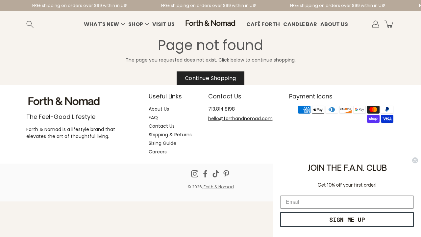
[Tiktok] (215, 173)
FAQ (153, 117)
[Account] (375, 24)
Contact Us (162, 126)
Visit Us (163, 24)
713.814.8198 (221, 109)
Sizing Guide (162, 143)
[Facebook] (205, 173)
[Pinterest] (226, 173)
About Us (334, 24)
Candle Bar (300, 24)
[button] (37, 24)
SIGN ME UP (347, 220)
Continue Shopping (210, 78)
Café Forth (263, 24)
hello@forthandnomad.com (240, 118)
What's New (101, 24)
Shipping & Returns (170, 134)
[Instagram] (194, 173)
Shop (135, 24)
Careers (158, 151)
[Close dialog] (415, 160)
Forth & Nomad (219, 187)
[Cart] (389, 24)
